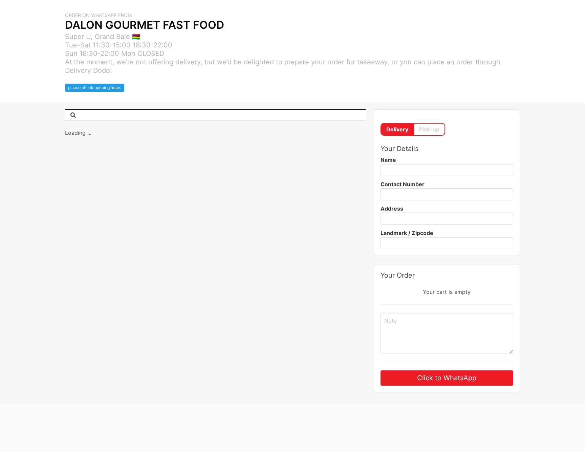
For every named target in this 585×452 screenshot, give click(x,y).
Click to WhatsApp (446, 378)
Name (388, 159)
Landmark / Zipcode (407, 233)
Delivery (397, 129)
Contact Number (403, 184)
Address (392, 208)
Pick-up (429, 129)
